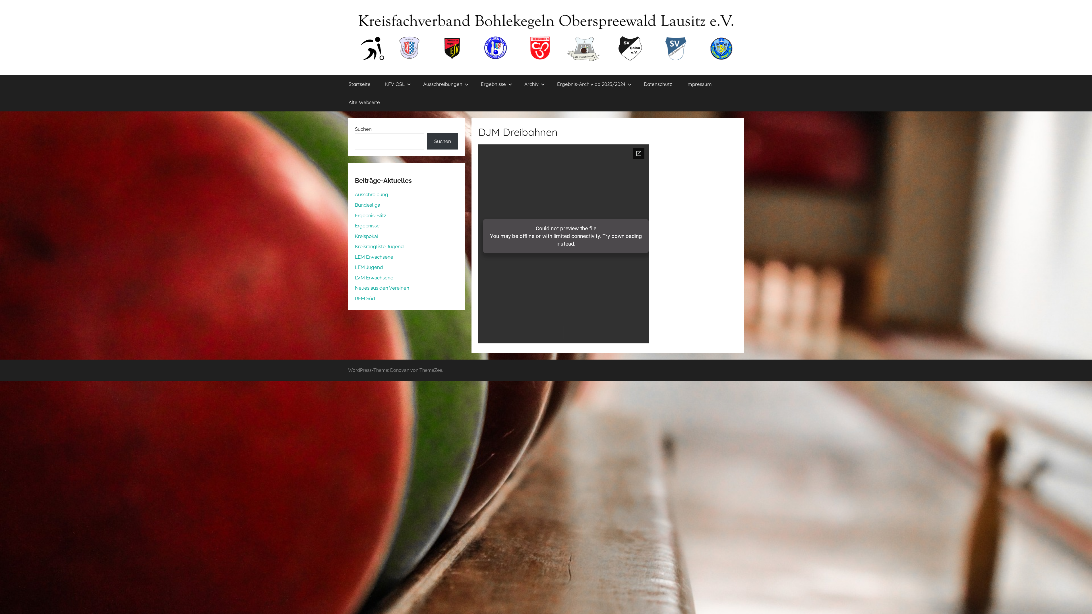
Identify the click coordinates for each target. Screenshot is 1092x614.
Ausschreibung (371, 194)
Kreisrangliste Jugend (379, 246)
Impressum (699, 84)
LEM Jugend (369, 267)
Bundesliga (367, 205)
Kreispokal (366, 236)
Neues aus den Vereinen (382, 288)
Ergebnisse (493, 84)
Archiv (531, 84)
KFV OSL (395, 84)
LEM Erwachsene (374, 257)
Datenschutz (658, 84)
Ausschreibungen (442, 84)
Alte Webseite (364, 102)
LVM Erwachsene (374, 278)
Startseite (360, 84)
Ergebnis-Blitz (370, 215)
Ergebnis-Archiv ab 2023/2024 (591, 84)
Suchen (363, 129)
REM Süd (365, 298)
